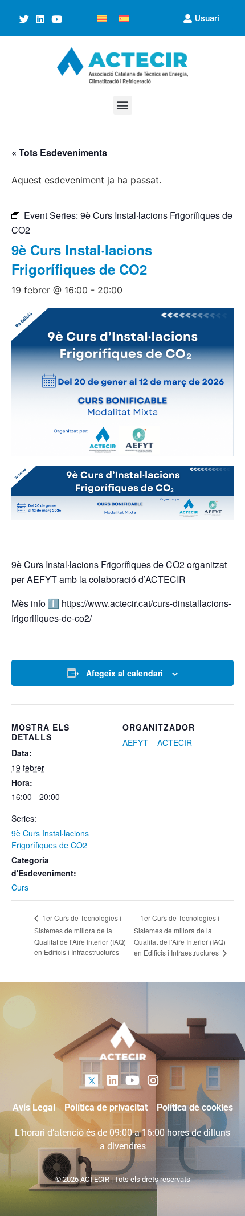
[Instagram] (153, 1080)
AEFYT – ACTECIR (157, 742)
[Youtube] (57, 19)
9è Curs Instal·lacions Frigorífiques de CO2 (50, 839)
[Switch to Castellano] (123, 18)
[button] (122, 105)
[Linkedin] (40, 19)
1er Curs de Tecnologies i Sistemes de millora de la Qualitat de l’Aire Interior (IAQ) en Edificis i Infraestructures (80, 935)
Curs (19, 887)
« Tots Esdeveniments (59, 152)
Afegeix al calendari (124, 673)
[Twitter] (24, 19)
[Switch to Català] (102, 18)
